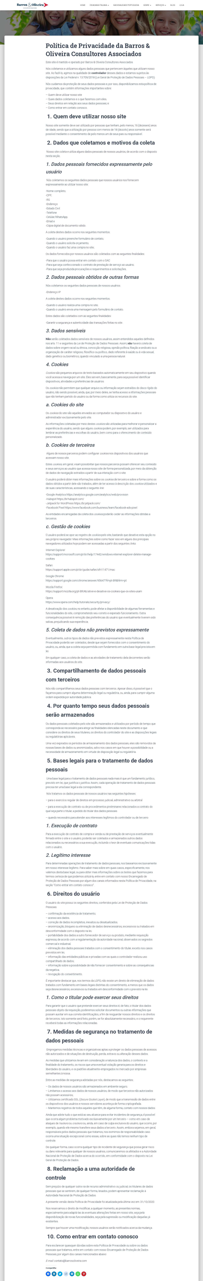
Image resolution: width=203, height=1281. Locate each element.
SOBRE (146, 5)
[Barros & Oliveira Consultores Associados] (33, 5)
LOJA (182, 5)
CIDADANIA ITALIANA (98, 5)
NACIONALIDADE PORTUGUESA (126, 5)
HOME (82, 5)
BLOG (172, 5)
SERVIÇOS (160, 5)
